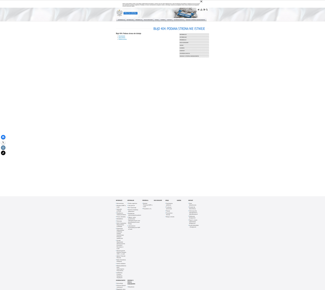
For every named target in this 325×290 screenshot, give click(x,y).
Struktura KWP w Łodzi (121, 207)
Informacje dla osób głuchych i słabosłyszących (193, 214)
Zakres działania (121, 265)
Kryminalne (183, 37)
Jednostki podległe (119, 211)
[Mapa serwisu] (201, 10)
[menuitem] (121, 19)
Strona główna (121, 37)
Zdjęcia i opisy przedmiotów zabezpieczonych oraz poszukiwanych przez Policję (134, 222)
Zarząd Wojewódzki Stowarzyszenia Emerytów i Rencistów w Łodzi (121, 246)
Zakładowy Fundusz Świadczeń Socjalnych (119, 277)
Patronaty (119, 222)
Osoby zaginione (132, 205)
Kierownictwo (120, 205)
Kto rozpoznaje (132, 209)
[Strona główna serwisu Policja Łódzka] (198, 10)
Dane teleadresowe (192, 205)
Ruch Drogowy (184, 42)
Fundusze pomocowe (169, 209)
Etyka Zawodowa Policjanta (121, 262)
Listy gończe (131, 207)
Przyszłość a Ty (147, 210)
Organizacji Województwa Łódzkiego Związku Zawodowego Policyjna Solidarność (120, 235)
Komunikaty (120, 285)
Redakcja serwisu (122, 39)
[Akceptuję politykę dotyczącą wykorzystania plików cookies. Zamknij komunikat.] (201, 1)
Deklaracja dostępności (192, 218)
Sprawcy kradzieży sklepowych (133, 212)
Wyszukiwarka (121, 36)
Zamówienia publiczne (169, 205)
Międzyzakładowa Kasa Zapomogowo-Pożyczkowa (121, 270)
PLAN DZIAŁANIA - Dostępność (193, 227)
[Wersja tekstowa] (204, 10)
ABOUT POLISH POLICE (121, 258)
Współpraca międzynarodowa (121, 215)
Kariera (182, 48)
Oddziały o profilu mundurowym (189, 56)
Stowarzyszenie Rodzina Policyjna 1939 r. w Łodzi (121, 254)
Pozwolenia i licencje (169, 215)
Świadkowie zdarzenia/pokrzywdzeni (134, 215)
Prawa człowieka (121, 218)
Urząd (181, 45)
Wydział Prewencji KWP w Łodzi (147, 206)
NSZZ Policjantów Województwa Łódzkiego (121, 226)
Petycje (168, 212)
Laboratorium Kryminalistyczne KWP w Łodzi (134, 229)
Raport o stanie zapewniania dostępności (193, 223)
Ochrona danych (185, 53)
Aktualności (131, 288)
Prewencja (183, 40)
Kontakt (182, 50)
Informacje (183, 34)
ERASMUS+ (120, 220)
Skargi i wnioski (170, 218)
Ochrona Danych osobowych (121, 287)
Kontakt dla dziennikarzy (192, 209)
